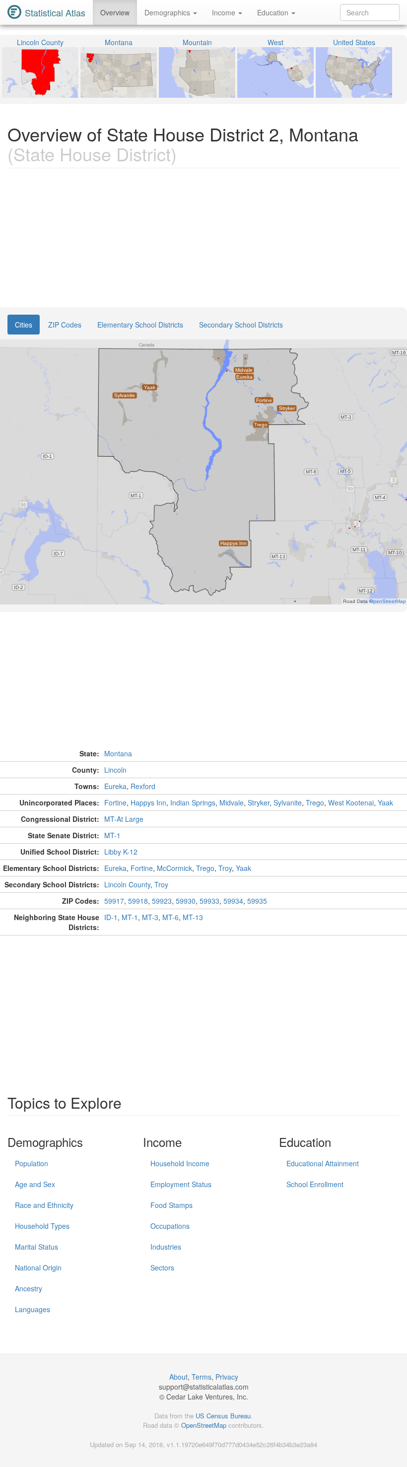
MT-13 (193, 917)
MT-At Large (123, 819)
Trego (315, 802)
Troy (225, 868)
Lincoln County (127, 884)
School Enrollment (314, 1184)
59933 (209, 901)
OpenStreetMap (203, 1425)
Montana (118, 753)
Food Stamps (171, 1205)
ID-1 (111, 917)
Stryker (259, 802)
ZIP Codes (64, 325)
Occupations (170, 1226)
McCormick (174, 868)
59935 (257, 901)
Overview (115, 12)
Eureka (115, 786)
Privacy (226, 1377)
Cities (23, 325)
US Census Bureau (223, 1415)
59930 (186, 901)
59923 (162, 901)
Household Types (42, 1226)
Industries (165, 1247)
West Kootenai (351, 802)
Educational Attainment (322, 1163)
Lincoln (115, 770)
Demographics (168, 12)
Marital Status (36, 1247)
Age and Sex (35, 1184)
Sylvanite (287, 802)
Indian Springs (192, 802)
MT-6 (170, 917)
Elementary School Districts (140, 325)
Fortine (115, 802)
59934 (233, 901)
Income (224, 12)
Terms (201, 1377)
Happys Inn (148, 802)
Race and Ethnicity (44, 1205)
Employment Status (180, 1184)
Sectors (162, 1267)
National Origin (38, 1267)
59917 (114, 901)
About (178, 1377)
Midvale (231, 802)
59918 (138, 901)
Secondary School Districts (241, 325)
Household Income (179, 1163)
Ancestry (28, 1288)
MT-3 (150, 917)
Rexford (143, 786)
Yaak (385, 802)
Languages (32, 1309)
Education (273, 12)
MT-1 (112, 835)
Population (31, 1163)
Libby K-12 (120, 852)
